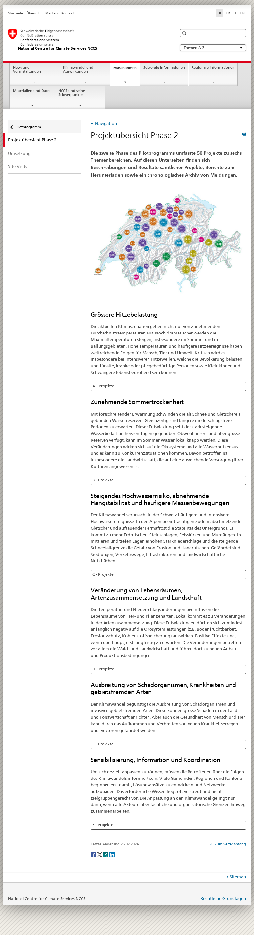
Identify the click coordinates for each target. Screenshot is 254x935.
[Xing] (106, 854)
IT (234, 13)
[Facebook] (94, 854)
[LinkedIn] (112, 854)
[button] (185, 33)
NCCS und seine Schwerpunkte (71, 93)
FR (228, 13)
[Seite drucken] (244, 134)
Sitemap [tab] (238, 876)
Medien (51, 13)
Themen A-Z (194, 48)
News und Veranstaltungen (27, 70)
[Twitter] (100, 854)
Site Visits (17, 166)
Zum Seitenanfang (230, 844)
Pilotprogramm (28, 124)
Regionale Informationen (212, 68)
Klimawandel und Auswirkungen (78, 70)
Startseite (15, 13)
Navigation (106, 123)
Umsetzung (19, 153)
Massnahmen (126, 69)
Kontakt (67, 13)
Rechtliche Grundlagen (223, 898)
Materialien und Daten (32, 91)
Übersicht (34, 13)
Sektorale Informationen (164, 68)
